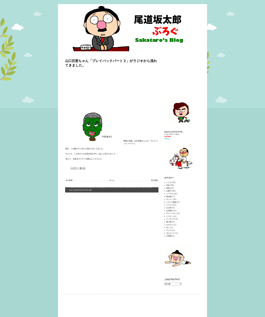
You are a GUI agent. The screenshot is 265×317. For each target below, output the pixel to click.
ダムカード (170, 233)
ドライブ (169, 205)
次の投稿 (69, 180)
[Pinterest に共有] (84, 168)
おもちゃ (169, 225)
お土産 (169, 208)
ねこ (168, 227)
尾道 (168, 188)
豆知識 (169, 236)
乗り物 (169, 222)
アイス (169, 230)
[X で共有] (78, 168)
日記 (168, 185)
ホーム (111, 180)
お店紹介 (169, 211)
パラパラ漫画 (171, 202)
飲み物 (169, 196)
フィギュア (170, 219)
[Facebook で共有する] (81, 168)
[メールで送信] (72, 168)
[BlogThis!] (75, 168)
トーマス (169, 194)
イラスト (169, 216)
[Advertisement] (88, 89)
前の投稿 (154, 180)
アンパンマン (171, 213)
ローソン (169, 199)
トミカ (169, 182)
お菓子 (169, 191)
